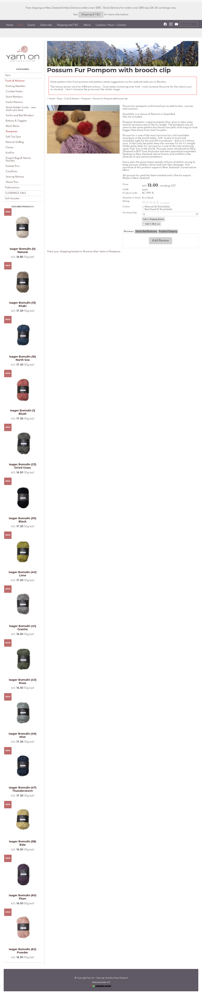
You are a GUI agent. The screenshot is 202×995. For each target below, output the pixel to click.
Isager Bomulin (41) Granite (22, 627)
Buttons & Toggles (16, 121)
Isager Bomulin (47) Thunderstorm (22, 789)
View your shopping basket (63, 251)
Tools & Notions (15, 81)
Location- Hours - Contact (111, 25)
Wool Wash (12, 126)
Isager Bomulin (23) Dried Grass (22, 466)
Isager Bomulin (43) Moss (22, 681)
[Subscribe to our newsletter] (176, 24)
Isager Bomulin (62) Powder (22, 951)
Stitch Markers (14, 97)
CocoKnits (11, 171)
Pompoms (12, 131)
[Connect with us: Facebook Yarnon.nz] (165, 24)
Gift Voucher (12, 198)
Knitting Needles (15, 86)
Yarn (7, 75)
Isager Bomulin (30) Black (22, 520)
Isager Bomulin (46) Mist (22, 735)
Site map (101, 978)
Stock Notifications (146, 231)
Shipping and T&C (68, 25)
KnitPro (10, 153)
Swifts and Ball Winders (20, 115)
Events (31, 25)
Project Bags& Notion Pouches (18, 159)
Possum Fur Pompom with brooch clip (110, 99)
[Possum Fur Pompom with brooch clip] (83, 153)
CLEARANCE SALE (15, 193)
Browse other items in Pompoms (101, 251)
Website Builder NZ (101, 982)
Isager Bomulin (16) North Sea (22, 358)
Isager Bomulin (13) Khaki (22, 304)
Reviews (129, 231)
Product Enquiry (168, 231)
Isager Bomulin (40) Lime (23, 574)
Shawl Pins (12, 182)
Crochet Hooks (14, 91)
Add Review (160, 240)
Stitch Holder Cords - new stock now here (21, 108)
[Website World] (101, 988)
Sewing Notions (15, 177)
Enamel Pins (13, 166)
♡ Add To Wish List (151, 224)
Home (9, 25)
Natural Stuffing (15, 142)
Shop (20, 25)
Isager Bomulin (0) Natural (22, 250)
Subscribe (46, 25)
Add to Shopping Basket (153, 219)
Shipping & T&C (90, 14)
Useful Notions (14, 102)
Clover (9, 147)
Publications (12, 187)
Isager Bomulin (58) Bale (22, 843)
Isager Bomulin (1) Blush (22, 412)
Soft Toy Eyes (13, 137)
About (87, 25)
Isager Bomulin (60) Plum (22, 897)
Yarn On (91, 978)
